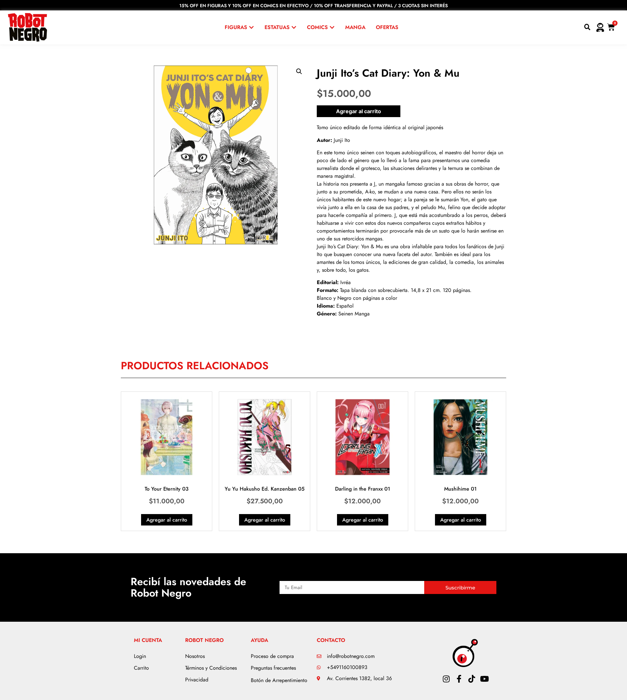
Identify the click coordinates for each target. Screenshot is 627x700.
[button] (299, 71)
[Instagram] (446, 679)
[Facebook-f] (459, 679)
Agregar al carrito (358, 111)
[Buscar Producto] (587, 27)
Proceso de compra (272, 656)
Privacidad (196, 679)
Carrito (141, 668)
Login (140, 656)
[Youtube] (484, 679)
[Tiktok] (471, 679)
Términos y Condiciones (211, 668)
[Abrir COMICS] (332, 27)
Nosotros (195, 656)
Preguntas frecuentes (273, 668)
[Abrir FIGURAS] (251, 27)
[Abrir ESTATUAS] (294, 27)
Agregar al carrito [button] (166, 520)
